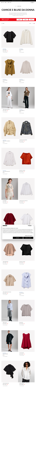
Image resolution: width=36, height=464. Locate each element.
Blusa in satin (21, 322)
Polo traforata (21, 49)
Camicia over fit (5, 322)
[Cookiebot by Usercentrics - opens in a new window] (28, 225)
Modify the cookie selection (28, 235)
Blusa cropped (4, 49)
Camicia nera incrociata (6, 383)
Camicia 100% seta (21, 383)
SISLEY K (31, 19)
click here (32, 232)
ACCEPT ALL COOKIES (28, 237)
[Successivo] (27, 0)
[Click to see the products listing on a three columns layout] (34, 23)
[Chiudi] (34, 0)
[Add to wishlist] (2, 57)
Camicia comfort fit (22, 110)
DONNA (19, 19)
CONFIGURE (17, 237)
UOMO (25, 19)
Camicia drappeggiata (5, 261)
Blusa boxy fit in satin (22, 170)
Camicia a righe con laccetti (6, 171)
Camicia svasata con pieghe (6, 109)
